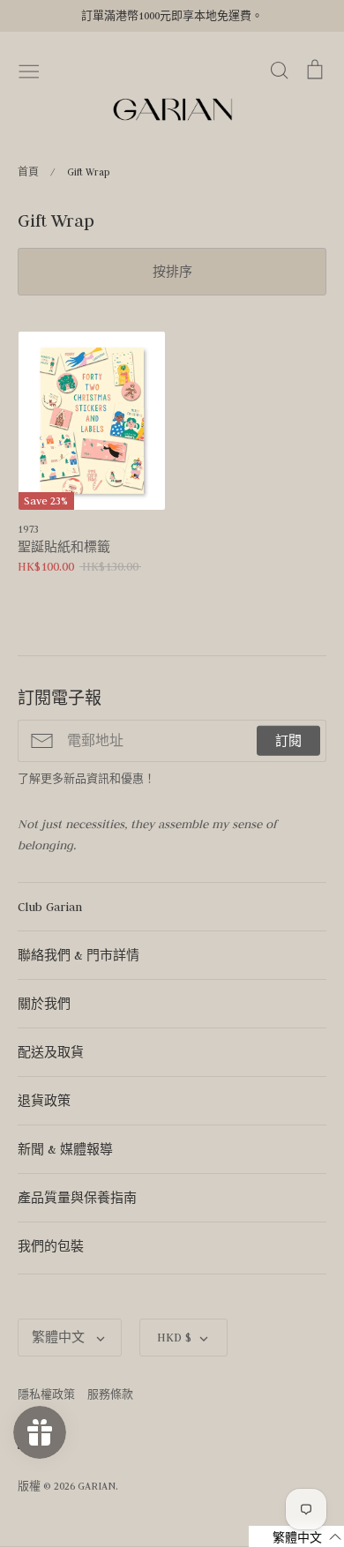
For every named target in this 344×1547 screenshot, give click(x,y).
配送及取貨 (51, 1052)
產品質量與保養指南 (77, 1198)
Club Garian (50, 907)
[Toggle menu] (29, 69)
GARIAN (97, 1485)
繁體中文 (60, 1337)
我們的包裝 (51, 1246)
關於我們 (44, 1004)
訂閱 (288, 741)
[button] (296, 1536)
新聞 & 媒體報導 (65, 1149)
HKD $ (174, 1337)
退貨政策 (44, 1101)
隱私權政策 (46, 1394)
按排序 (172, 272)
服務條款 (110, 1394)
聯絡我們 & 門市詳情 (78, 955)
